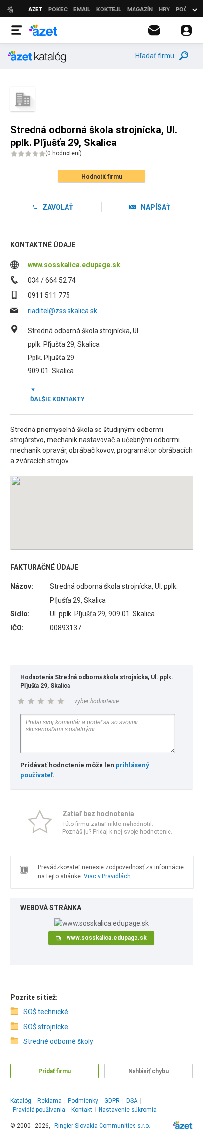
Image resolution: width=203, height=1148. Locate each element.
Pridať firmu (54, 1071)
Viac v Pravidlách (107, 876)
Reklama (49, 1100)
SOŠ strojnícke (45, 1027)
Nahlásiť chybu (148, 1071)
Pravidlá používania (39, 1109)
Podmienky (83, 1100)
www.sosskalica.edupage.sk (74, 265)
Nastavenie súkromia (128, 1109)
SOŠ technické (45, 1012)
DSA (131, 1100)
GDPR (112, 1100)
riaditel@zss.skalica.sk (62, 311)
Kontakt (81, 1109)
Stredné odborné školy (58, 1041)
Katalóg (20, 1100)
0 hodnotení (63, 153)
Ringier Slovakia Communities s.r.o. (102, 1125)
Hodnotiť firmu (101, 176)
